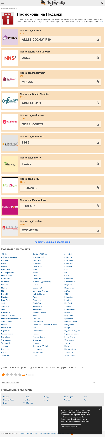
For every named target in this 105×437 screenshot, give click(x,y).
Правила (51, 433)
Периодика (5, 331)
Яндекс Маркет (70, 355)
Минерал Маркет (70, 322)
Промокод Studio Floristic (34, 95)
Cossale (4, 266)
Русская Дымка (39, 337)
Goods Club (37, 279)
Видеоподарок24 (39, 312)
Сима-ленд (37, 340)
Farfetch (26, 400)
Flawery (36, 273)
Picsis (35, 297)
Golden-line (5, 279)
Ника (34, 328)
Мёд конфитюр (38, 322)
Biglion (3, 263)
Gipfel (66, 276)
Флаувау (4, 346)
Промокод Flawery (30, 157)
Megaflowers (69, 288)
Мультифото (6, 328)
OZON (66, 294)
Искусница (68, 315)
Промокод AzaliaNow (32, 117)
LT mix (35, 285)
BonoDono (36, 263)
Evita (66, 269)
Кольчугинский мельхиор (11, 319)
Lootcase (4, 285)
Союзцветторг (69, 340)
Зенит (35, 315)
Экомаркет (5, 355)
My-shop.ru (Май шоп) (41, 291)
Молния (4, 325)
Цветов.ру (68, 346)
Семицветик (5, 340)
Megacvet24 (37, 288)
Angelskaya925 (38, 257)
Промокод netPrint (30, 32)
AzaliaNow (68, 257)
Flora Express (6, 276)
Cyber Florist (37, 266)
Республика (5, 337)
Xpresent (67, 306)
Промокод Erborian (31, 223)
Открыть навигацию (2, 2)
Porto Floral (5, 300)
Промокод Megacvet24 (32, 74)
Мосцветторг (69, 325)
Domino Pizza (8, 400)
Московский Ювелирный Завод (45, 325)
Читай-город (68, 397)
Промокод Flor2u (29, 180)
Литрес (86, 397)
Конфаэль (37, 319)
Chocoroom (68, 263)
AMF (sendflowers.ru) (9, 257)
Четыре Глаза (38, 352)
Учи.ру (5, 403)
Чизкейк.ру (68, 352)
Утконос (36, 343)
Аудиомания (37, 309)
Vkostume (5, 306)
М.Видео (47, 397)
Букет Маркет (69, 309)
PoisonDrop (68, 297)
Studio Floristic (38, 303)
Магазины (43, 433)
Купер (46, 400)
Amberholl (68, 254)
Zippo (3, 309)
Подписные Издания (72, 331)
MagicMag (68, 285)
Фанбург (67, 343)
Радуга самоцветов (72, 334)
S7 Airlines (27, 397)
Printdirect (68, 300)
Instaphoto (5, 282)
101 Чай (4, 254)
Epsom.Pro (5, 269)
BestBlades (68, 260)
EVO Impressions (7, 273)
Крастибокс (68, 319)
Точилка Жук (6, 343)
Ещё (101, 21)
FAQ (28, 433)
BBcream (4, 260)
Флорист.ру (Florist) (40, 346)
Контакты (34, 433)
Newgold (4, 294)
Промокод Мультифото (33, 200)
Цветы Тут (5, 352)
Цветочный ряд (70, 349)
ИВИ (85, 400)
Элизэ (35, 355)
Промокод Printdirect (32, 136)
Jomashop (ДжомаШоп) (42, 282)
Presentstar (37, 300)
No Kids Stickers (39, 294)
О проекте (21, 433)
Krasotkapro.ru (69, 282)
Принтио (36, 334)
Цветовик (5, 349)
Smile (3, 303)
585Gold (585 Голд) (40, 254)
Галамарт (68, 312)
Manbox (4, 288)
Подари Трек (38, 331)
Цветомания (37, 349)
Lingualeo (6, 397)
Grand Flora (68, 279)
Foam (35, 276)
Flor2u (66, 273)
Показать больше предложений (52, 242)
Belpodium (37, 260)
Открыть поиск (102, 3)
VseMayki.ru (37, 306)
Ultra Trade (68, 303)
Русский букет (70, 337)
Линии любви (6, 322)
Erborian (36, 269)
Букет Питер (6, 312)
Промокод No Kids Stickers (35, 51)
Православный (7, 334)
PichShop (4, 297)
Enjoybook (68, 266)
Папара (67, 328)
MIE (2, 291)
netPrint (67, 291)
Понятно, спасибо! (70, 427)
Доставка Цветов (8, 315)
